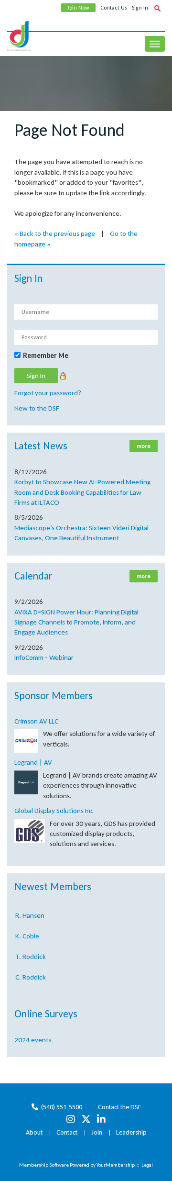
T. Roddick (30, 954)
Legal (147, 1165)
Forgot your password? (47, 393)
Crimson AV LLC (36, 721)
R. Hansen (29, 913)
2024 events (32, 1040)
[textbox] (157, 8)
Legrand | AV (33, 762)
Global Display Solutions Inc (54, 810)
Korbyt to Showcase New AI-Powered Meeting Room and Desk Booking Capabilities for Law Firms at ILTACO (82, 492)
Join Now (78, 7)
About (34, 1132)
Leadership (131, 1132)
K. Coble (27, 933)
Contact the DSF (119, 1107)
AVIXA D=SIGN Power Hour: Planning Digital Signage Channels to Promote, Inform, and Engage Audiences (76, 622)
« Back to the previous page (54, 233)
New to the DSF (36, 408)
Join (96, 1132)
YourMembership (116, 1165)
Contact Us (113, 7)
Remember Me (45, 355)
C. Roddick (30, 974)
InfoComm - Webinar (44, 657)
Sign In (140, 7)
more (143, 446)
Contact (66, 1132)
